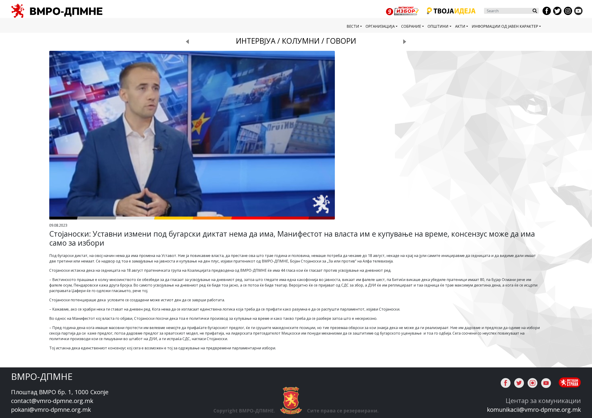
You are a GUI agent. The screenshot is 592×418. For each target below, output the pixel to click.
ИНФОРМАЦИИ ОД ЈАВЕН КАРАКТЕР (505, 26)
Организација (380, 26)
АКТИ (460, 26)
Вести (353, 26)
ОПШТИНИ (438, 26)
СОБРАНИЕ (411, 26)
